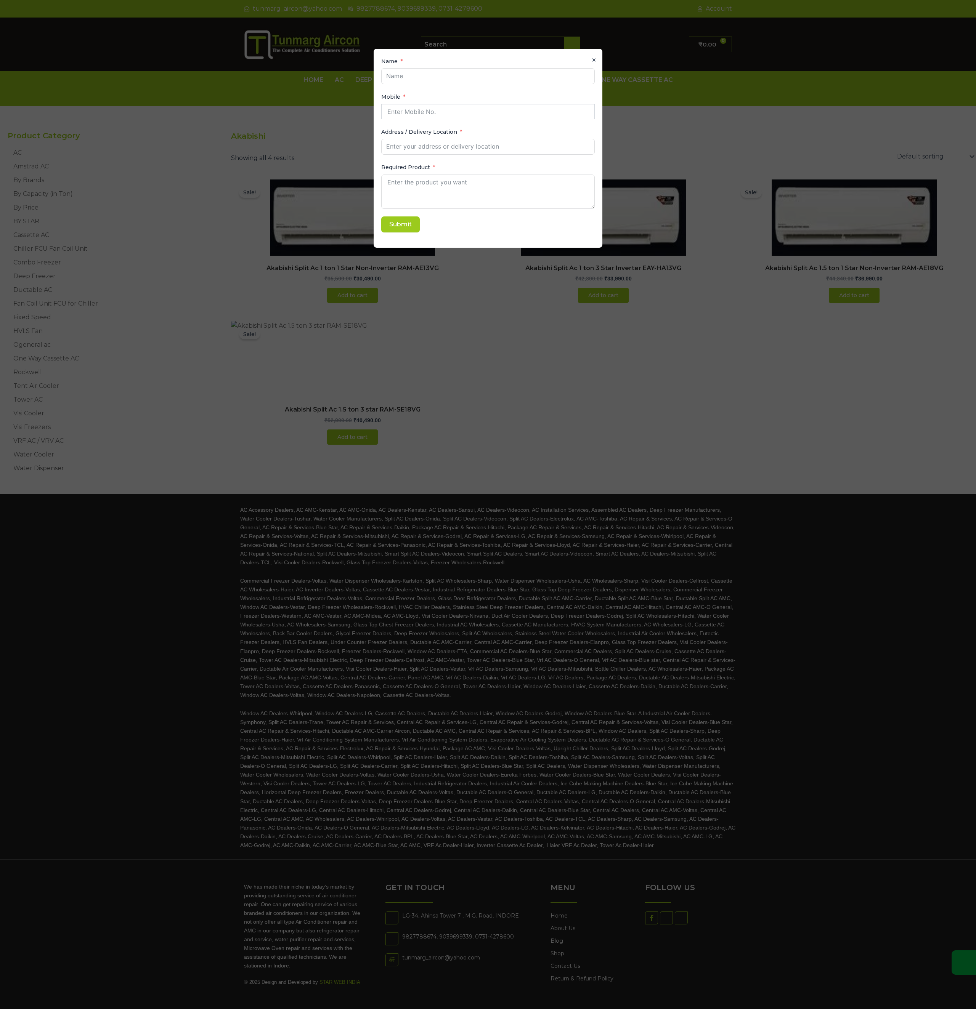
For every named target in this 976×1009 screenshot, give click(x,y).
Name (389, 61)
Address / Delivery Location (419, 131)
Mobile (390, 96)
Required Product (405, 167)
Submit (400, 224)
